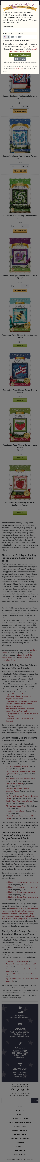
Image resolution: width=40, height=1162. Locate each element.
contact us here (18, 69)
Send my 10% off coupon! (21, 55)
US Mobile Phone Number (13, 34)
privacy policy (25, 51)
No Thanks (21, 59)
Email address (8, 26)
